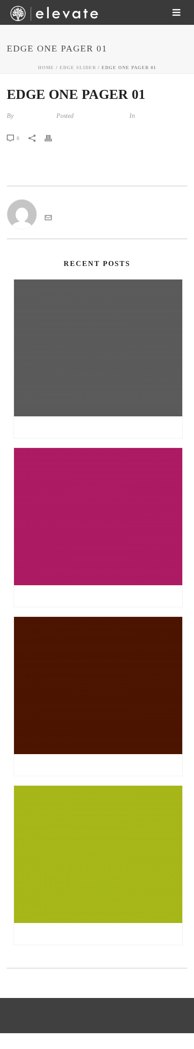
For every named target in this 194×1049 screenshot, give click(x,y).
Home (46, 67)
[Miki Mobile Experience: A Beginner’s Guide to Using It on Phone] (98, 348)
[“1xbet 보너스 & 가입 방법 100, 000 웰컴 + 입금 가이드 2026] (98, 854)
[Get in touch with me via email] (48, 219)
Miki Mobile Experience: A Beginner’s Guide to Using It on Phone (100, 427)
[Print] (53, 137)
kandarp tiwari (34, 115)
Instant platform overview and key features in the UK (100, 596)
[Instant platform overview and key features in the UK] (98, 516)
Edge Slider (78, 67)
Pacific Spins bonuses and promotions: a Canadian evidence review (100, 765)
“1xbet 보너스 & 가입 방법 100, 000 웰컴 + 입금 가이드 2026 (100, 934)
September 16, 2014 (100, 115)
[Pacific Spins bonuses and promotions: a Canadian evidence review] (98, 685)
